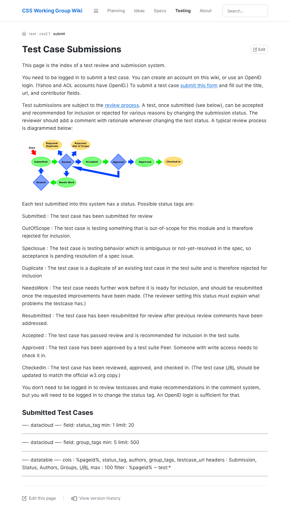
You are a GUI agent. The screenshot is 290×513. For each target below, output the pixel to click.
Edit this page (42, 498)
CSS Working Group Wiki (52, 11)
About (206, 10)
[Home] (96, 11)
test (32, 33)
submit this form (199, 85)
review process (122, 105)
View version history (99, 498)
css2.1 (44, 33)
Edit (261, 49)
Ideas (139, 10)
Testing (183, 10)
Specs (160, 10)
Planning (116, 10)
